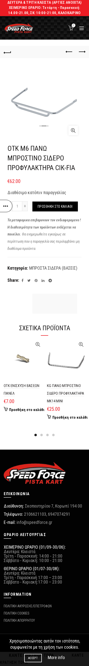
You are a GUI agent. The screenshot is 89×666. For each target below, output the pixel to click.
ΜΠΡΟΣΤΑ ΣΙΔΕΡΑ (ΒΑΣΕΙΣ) (53, 268)
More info (56, 657)
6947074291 (59, 514)
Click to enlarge (73, 130)
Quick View (37, 344)
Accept (33, 658)
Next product (81, 52)
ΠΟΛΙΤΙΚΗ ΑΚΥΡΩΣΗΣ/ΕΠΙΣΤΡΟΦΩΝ (28, 606)
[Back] (7, 52)
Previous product (69, 52)
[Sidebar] (6, 206)
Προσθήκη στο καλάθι (55, 206)
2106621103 (35, 514)
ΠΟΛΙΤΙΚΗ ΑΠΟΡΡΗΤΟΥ (19, 620)
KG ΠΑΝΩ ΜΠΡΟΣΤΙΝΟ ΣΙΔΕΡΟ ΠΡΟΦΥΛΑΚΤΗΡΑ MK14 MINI (65, 393)
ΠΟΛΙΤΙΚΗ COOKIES (16, 613)
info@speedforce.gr (34, 522)
